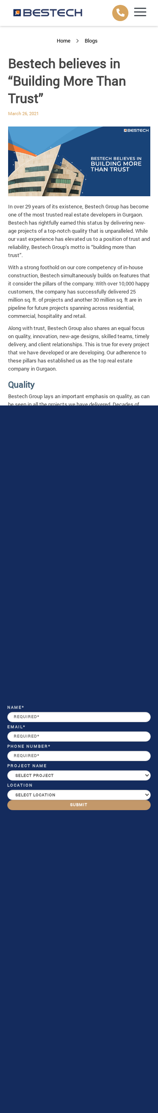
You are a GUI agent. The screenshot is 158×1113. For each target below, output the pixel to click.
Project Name (27, 765)
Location (20, 785)
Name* (15, 707)
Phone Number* (29, 746)
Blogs (91, 40)
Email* (16, 726)
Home (63, 40)
